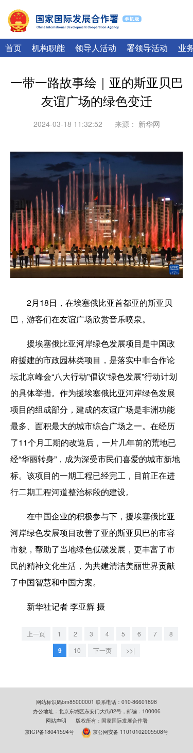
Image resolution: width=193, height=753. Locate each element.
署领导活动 (147, 48)
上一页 (36, 633)
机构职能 (48, 48)
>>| (130, 650)
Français (174, 32)
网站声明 (56, 720)
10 (77, 650)
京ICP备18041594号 (49, 731)
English (141, 32)
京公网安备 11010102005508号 (130, 731)
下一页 (102, 650)
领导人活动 (95, 48)
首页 (13, 48)
